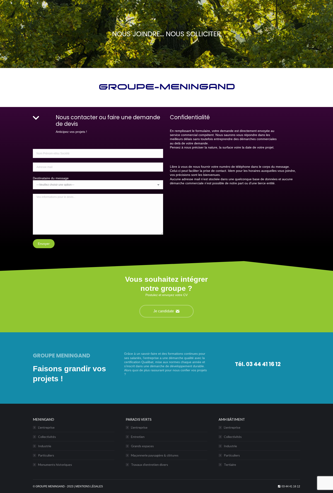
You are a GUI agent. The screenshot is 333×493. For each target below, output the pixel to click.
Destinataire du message (51, 178)
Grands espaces (142, 446)
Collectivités (47, 437)
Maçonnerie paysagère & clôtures (155, 455)
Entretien (138, 437)
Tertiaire (230, 464)
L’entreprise (46, 427)
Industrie (44, 446)
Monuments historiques (55, 464)
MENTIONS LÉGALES (89, 486)
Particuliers (46, 455)
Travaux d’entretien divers (149, 464)
